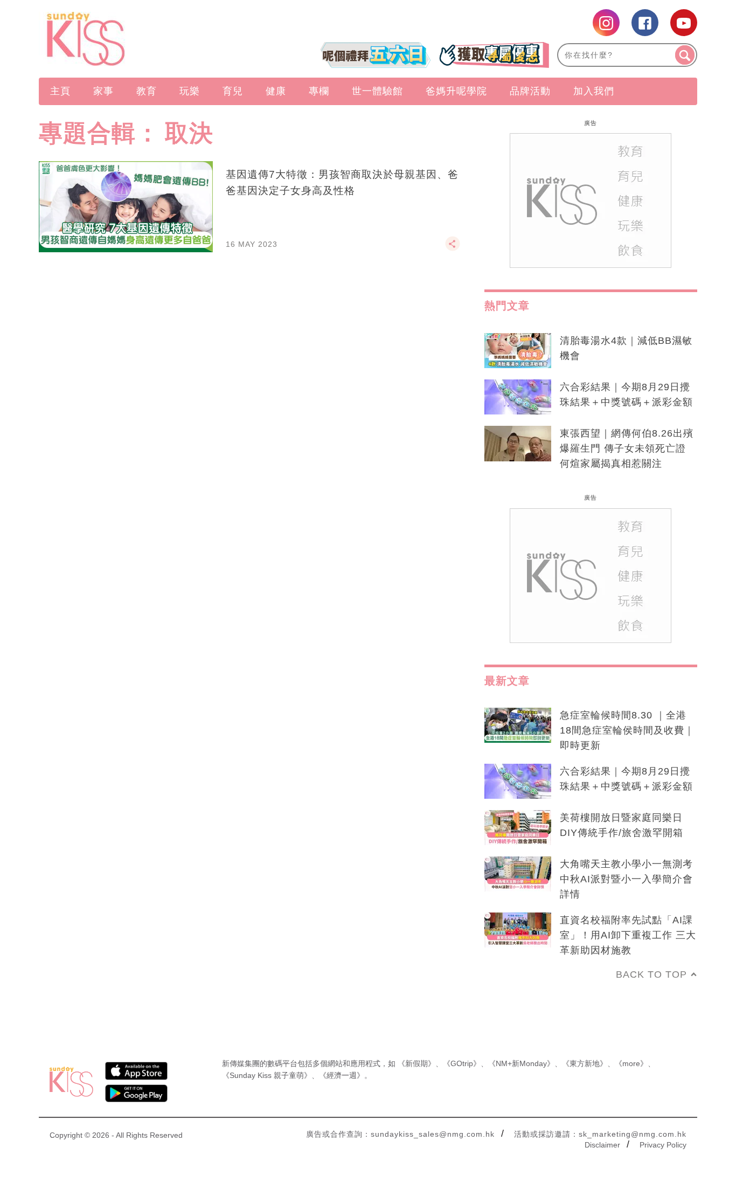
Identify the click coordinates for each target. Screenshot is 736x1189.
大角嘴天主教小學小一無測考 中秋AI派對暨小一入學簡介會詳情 (626, 879)
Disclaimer (602, 1144)
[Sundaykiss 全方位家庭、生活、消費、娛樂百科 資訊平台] (138, 39)
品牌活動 (530, 91)
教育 (146, 91)
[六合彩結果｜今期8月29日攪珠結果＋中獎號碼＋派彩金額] (517, 397)
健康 (276, 91)
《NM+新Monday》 (521, 1063)
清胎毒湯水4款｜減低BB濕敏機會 (626, 348)
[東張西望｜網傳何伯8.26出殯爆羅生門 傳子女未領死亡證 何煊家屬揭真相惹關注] (517, 443)
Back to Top (651, 974)
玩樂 (189, 91)
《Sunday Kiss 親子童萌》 (266, 1075)
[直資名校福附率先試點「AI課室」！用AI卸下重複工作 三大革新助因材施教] (517, 930)
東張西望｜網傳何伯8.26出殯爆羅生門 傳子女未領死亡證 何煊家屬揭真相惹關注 (626, 448)
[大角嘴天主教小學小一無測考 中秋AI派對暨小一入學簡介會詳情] (517, 874)
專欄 (319, 91)
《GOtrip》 (462, 1063)
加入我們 (593, 91)
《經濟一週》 (341, 1075)
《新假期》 (416, 1063)
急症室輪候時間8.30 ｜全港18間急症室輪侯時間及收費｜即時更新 (627, 730)
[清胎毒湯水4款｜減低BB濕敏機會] (517, 351)
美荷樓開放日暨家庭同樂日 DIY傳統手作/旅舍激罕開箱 (621, 825)
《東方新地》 (584, 1063)
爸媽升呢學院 (456, 91)
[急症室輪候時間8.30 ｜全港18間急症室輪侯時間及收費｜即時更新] (517, 725)
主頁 (60, 91)
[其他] (453, 248)
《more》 (631, 1063)
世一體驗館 (377, 91)
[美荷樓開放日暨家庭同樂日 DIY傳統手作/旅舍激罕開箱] (517, 828)
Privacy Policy (663, 1144)
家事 (103, 91)
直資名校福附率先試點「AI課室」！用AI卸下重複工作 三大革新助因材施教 (628, 935)
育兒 (233, 91)
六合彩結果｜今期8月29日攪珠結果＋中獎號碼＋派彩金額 (626, 394)
